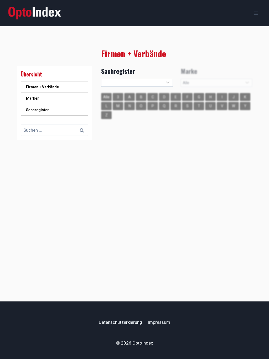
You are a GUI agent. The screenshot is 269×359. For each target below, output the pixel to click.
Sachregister (37, 110)
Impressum (159, 322)
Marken (32, 98)
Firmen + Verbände (42, 87)
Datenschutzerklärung (120, 322)
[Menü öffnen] (256, 13)
